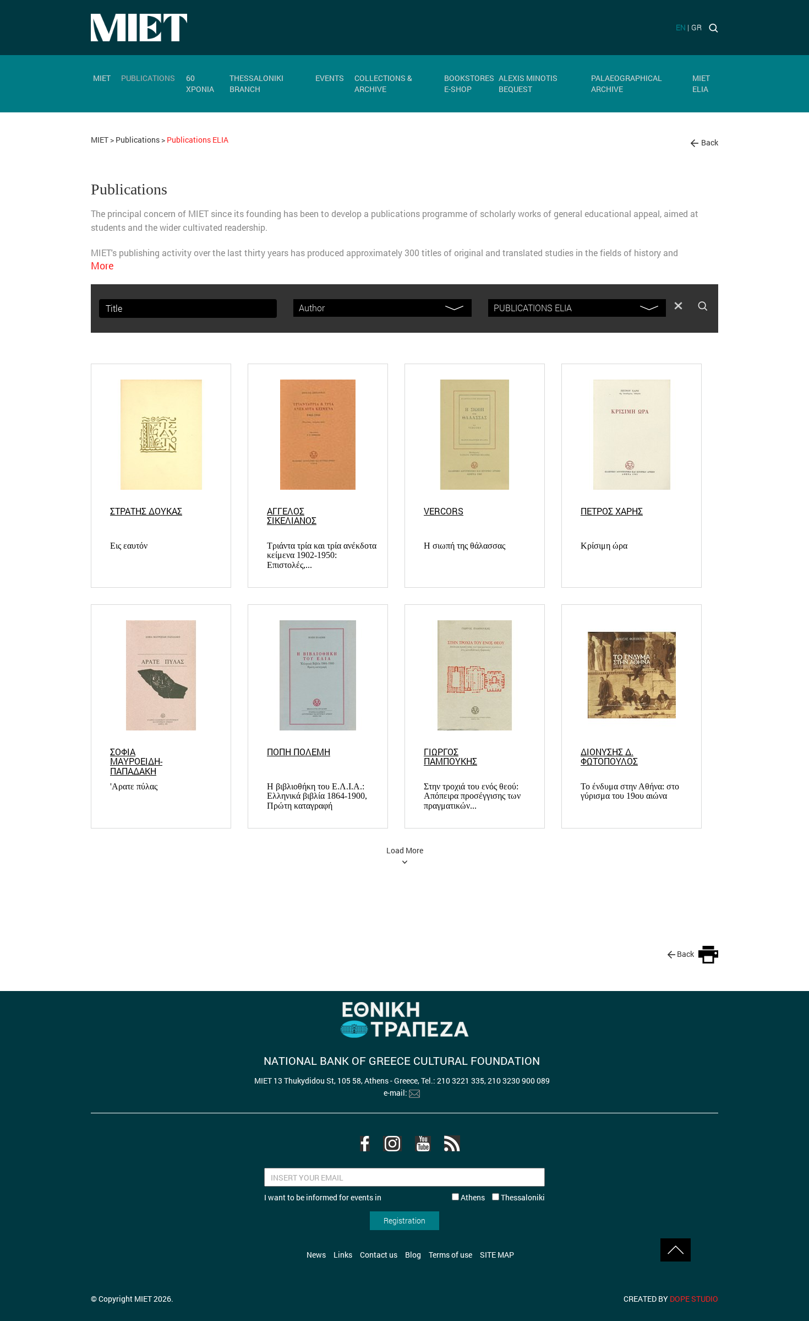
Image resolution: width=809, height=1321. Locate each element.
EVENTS (329, 78)
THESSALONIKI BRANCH (256, 83)
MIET (102, 78)
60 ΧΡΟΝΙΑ (200, 83)
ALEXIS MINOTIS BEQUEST (528, 83)
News (316, 1254)
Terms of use (450, 1254)
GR (696, 27)
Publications (138, 139)
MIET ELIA (701, 83)
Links (343, 1254)
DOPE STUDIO (694, 1298)
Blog (413, 1254)
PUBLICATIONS (148, 78)
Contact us (378, 1254)
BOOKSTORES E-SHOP (469, 83)
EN (681, 27)
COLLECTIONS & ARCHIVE (383, 83)
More (102, 265)
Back (709, 142)
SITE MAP (497, 1254)
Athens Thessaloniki (502, 1197)
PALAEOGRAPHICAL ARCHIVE (626, 83)
